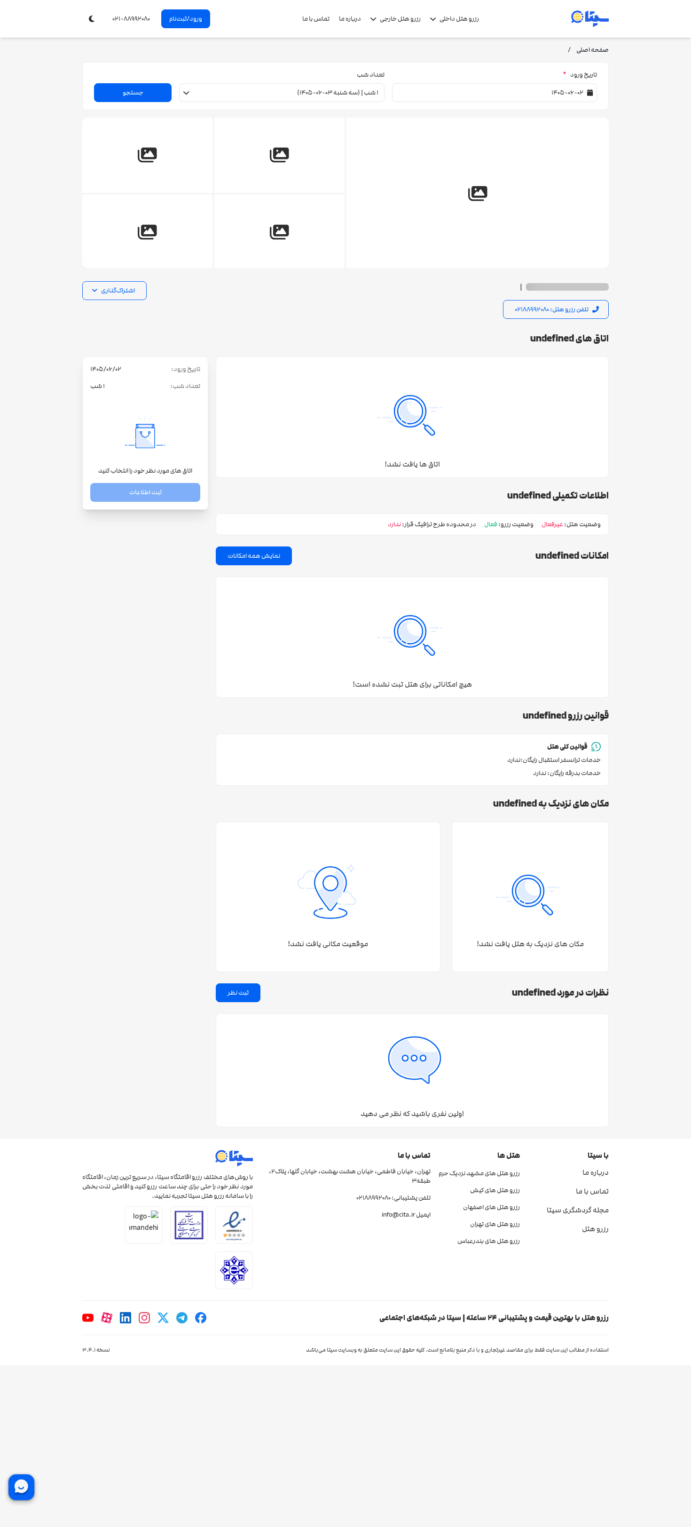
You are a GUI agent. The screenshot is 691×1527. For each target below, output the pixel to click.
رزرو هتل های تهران (494, 1224)
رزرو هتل (595, 1229)
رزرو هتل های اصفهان (491, 1207)
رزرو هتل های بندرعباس (488, 1241)
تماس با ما (316, 19)
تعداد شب (371, 74)
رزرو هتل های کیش (494, 1190)
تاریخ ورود (580, 74)
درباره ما (350, 19)
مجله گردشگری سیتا (578, 1210)
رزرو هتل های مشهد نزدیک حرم (479, 1173)
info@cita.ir (398, 1214)
